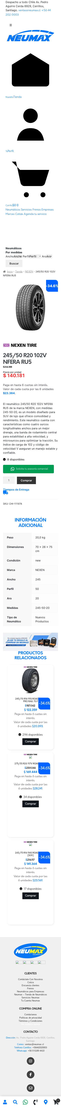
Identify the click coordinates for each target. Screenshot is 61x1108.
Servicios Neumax (30, 997)
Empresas (48, 209)
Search (15, 1102)
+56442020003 (40, 1047)
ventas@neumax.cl (29, 10)
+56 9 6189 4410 (36, 1050)
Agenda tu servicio (35, 214)
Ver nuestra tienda (30, 1024)
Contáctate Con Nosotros (30, 979)
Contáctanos (30, 1014)
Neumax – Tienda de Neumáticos (30, 994)
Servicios (26, 209)
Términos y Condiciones (30, 1021)
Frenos (37, 209)
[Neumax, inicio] (30, 37)
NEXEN (29, 272)
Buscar (14, 263)
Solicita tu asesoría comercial (32, 469)
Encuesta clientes (30, 985)
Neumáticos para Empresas (30, 991)
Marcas (10, 214)
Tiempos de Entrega (16, 489)
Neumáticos (13, 209)
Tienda (19, 272)
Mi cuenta (5, 1102)
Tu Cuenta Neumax (30, 1000)
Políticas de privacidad (30, 1017)
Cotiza (19, 214)
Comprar (26, 480)
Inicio (10, 272)
